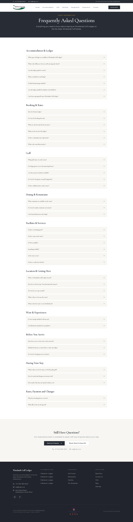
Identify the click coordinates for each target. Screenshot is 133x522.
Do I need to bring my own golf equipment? (40, 179)
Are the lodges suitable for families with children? (42, 90)
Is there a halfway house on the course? (38, 186)
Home (37, 7)
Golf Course (71, 473)
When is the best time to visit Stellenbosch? (40, 304)
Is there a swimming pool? (35, 230)
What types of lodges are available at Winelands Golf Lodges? (45, 57)
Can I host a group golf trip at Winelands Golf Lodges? (43, 96)
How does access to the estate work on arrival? (41, 341)
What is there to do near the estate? (38, 297)
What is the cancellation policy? (37, 144)
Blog (97, 483)
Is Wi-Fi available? (33, 243)
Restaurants (75, 7)
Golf (57, 7)
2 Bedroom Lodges (46, 477)
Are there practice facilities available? (38, 173)
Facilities (65, 7)
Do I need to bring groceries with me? (38, 354)
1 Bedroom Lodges (46, 473)
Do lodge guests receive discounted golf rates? (41, 166)
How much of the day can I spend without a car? (41, 383)
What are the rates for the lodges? (37, 131)
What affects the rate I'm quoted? (37, 405)
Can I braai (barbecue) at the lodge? (38, 214)
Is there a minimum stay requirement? (38, 138)
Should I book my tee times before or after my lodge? (42, 348)
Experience (86, 7)
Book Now (114, 7)
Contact (95, 7)
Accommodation (48, 7)
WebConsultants (40, 510)
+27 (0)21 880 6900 (20, 1)
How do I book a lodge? (34, 112)
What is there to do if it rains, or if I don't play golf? (42, 370)
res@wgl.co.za (34, 1)
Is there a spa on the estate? (35, 236)
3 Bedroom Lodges (46, 480)
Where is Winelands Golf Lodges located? (39, 278)
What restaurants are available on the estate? (40, 201)
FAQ (96, 480)
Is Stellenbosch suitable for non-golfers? (39, 326)
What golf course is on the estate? (37, 160)
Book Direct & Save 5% (77, 443)
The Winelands (72, 483)
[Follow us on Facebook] (20, 497)
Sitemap (98, 486)
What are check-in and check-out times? (39, 125)
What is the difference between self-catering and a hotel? (43, 64)
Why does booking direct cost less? (38, 398)
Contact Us (99, 477)
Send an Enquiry (53, 443)
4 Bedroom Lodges (46, 483)
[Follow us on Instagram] (15, 497)
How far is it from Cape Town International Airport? (42, 284)
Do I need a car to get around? (36, 291)
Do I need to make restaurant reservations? (39, 208)
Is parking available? (33, 249)
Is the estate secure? (33, 256)
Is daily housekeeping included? (37, 83)
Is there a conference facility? (36, 262)
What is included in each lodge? (37, 77)
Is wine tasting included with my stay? (38, 319)
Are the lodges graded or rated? (37, 70)
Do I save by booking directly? (36, 118)
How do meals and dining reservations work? (40, 376)
